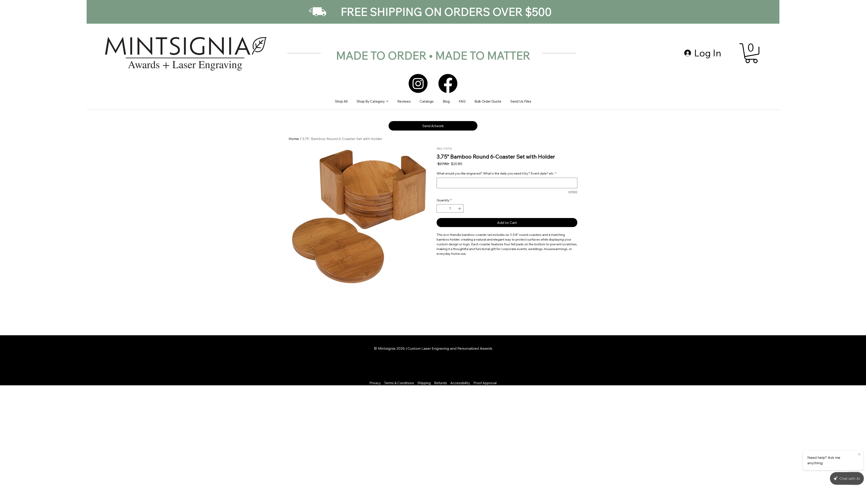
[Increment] (460, 208)
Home (294, 138)
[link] (751, 53)
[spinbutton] (450, 208)
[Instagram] (418, 83)
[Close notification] (859, 455)
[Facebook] (447, 83)
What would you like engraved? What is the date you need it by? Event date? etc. (496, 173)
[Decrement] (440, 208)
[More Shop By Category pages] (387, 101)
